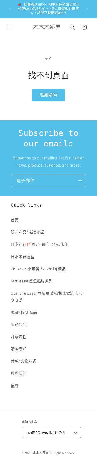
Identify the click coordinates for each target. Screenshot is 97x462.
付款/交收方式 (23, 361)
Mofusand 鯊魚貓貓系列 (32, 281)
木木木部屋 (41, 453)
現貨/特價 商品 (24, 312)
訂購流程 (18, 336)
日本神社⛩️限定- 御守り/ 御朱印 (39, 244)
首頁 (15, 220)
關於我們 (18, 324)
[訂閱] (80, 180)
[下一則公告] (87, 9)
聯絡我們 (18, 373)
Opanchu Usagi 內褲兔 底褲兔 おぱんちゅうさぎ (47, 296)
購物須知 (18, 349)
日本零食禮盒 (22, 256)
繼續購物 (48, 95)
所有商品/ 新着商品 (28, 232)
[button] (11, 27)
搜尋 (15, 385)
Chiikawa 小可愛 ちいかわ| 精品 (40, 269)
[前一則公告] (10, 9)
